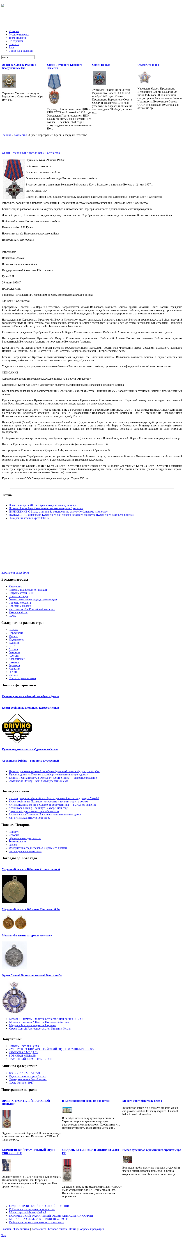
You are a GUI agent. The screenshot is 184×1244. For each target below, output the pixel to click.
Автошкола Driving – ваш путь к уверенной (30, 760)
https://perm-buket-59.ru (15, 572)
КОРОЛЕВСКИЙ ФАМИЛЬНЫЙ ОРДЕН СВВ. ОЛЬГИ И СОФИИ (51, 1215)
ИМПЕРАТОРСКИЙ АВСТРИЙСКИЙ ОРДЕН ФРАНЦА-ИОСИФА (51, 1049)
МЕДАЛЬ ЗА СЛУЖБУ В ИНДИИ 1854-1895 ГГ (39, 1218)
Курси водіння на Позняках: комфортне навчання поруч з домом (48, 774)
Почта (72, 1228)
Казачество (20, 135)
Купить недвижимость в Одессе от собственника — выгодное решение (53, 777)
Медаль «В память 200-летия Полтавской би (31, 909)
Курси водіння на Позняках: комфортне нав (30, 707)
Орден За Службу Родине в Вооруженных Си (19, 66)
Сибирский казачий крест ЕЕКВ (29, 518)
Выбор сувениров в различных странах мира (151, 1149)
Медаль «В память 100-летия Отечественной (31, 869)
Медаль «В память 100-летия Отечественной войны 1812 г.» (46, 1018)
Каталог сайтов (57, 1228)
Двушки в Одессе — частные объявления (34, 811)
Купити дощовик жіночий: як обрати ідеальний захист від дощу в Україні (54, 771)
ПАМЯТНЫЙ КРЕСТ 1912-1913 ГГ (31, 1058)
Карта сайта (38, 1228)
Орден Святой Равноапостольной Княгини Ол (32, 975)
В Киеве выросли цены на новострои (86, 1100)
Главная (6, 135)
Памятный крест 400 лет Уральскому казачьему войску (42, 505)
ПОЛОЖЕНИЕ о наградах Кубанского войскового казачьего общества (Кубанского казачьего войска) (71, 514)
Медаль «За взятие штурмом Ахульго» (27, 935)
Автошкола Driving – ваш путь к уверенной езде (38, 780)
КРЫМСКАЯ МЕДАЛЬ (23, 1052)
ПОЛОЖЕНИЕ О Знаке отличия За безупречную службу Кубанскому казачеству (58, 511)
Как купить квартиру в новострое (29, 817)
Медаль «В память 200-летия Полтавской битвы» (39, 1022)
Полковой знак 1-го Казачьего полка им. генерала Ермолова (46, 508)
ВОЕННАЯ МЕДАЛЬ (22, 1055)
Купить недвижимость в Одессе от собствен (30, 749)
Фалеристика (21, 1228)
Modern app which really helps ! (142, 1100)
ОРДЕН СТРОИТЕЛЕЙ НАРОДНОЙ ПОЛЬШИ (39, 1205)
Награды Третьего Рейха (24, 1045)
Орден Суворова (148, 64)
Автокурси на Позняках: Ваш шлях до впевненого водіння (45, 814)
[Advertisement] (92, 19)
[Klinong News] (2, 4)
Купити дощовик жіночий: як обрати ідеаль (30, 696)
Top (3, 1235)
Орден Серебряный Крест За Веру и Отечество (31, 152)
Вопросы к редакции (91, 1228)
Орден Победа (101, 64)
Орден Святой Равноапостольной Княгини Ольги (40, 1028)
